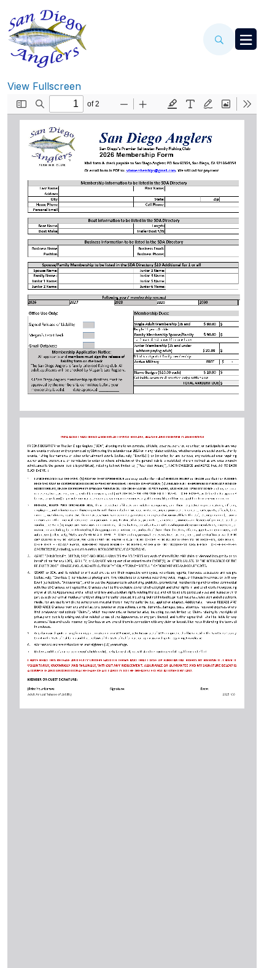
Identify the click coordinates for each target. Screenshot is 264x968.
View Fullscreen (44, 86)
